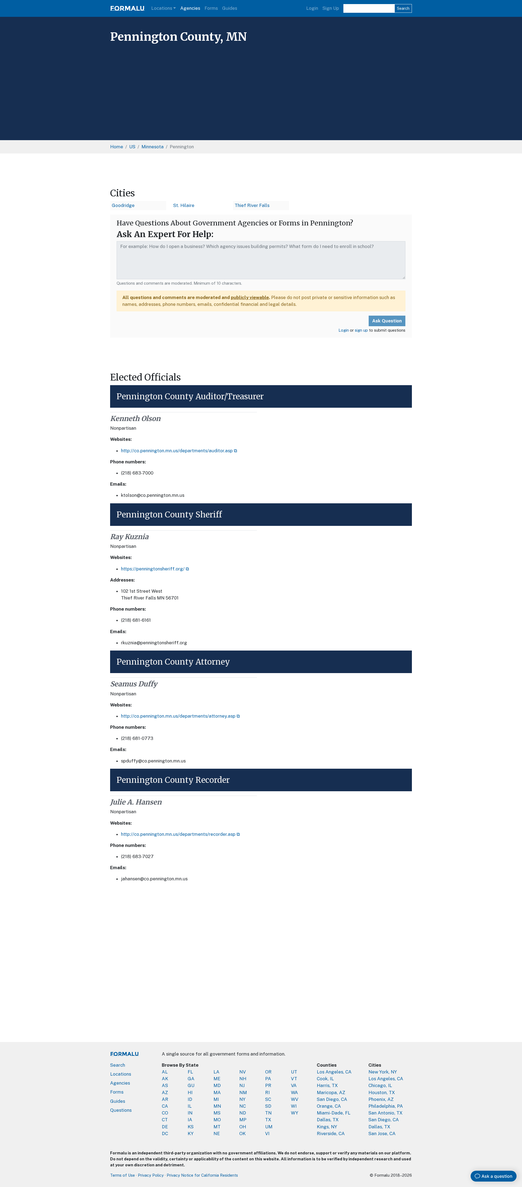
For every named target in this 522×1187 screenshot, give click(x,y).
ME (216, 1078)
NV (242, 1072)
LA (216, 1072)
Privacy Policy (151, 1175)
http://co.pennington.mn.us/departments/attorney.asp (178, 716)
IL (190, 1106)
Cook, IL (325, 1078)
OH (242, 1126)
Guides (229, 8)
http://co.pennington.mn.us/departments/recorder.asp (178, 834)
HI (190, 1092)
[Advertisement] (261, 86)
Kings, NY (327, 1126)
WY (294, 1113)
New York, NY (382, 1072)
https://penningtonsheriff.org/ (153, 568)
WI (294, 1106)
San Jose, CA (382, 1133)
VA (294, 1085)
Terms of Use (122, 1175)
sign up (361, 330)
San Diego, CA (332, 1099)
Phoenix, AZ (381, 1099)
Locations (161, 8)
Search (403, 8)
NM (243, 1092)
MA (217, 1092)
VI (267, 1133)
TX (268, 1119)
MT (216, 1126)
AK (165, 1078)
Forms (211, 8)
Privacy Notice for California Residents (202, 1175)
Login (312, 8)
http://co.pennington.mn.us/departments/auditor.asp (177, 450)
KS (191, 1126)
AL (165, 1072)
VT (294, 1078)
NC (242, 1106)
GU (191, 1085)
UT (294, 1072)
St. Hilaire (183, 205)
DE (165, 1126)
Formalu (127, 8)
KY (191, 1133)
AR (165, 1099)
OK (242, 1133)
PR (268, 1085)
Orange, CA (329, 1106)
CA (165, 1106)
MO (217, 1119)
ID (190, 1099)
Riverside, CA (331, 1133)
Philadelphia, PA (385, 1106)
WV (294, 1099)
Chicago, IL (380, 1085)
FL (190, 1072)
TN (268, 1113)
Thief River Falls (252, 205)
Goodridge (123, 205)
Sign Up (330, 8)
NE (216, 1133)
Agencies (190, 8)
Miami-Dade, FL (333, 1113)
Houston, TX (381, 1092)
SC (268, 1099)
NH (242, 1078)
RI (267, 1092)
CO (165, 1113)
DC (165, 1133)
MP (242, 1119)
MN (217, 1106)
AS (165, 1085)
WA (294, 1092)
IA (190, 1119)
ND (242, 1113)
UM (268, 1126)
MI (216, 1099)
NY (242, 1099)
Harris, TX (327, 1085)
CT (165, 1119)
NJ (242, 1085)
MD (217, 1085)
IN (190, 1113)
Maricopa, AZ (331, 1092)
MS (216, 1113)
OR (268, 1072)
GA (191, 1078)
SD (268, 1106)
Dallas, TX (328, 1119)
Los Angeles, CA (334, 1072)
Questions (121, 1110)
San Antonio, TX (385, 1113)
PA (268, 1078)
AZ (165, 1092)
